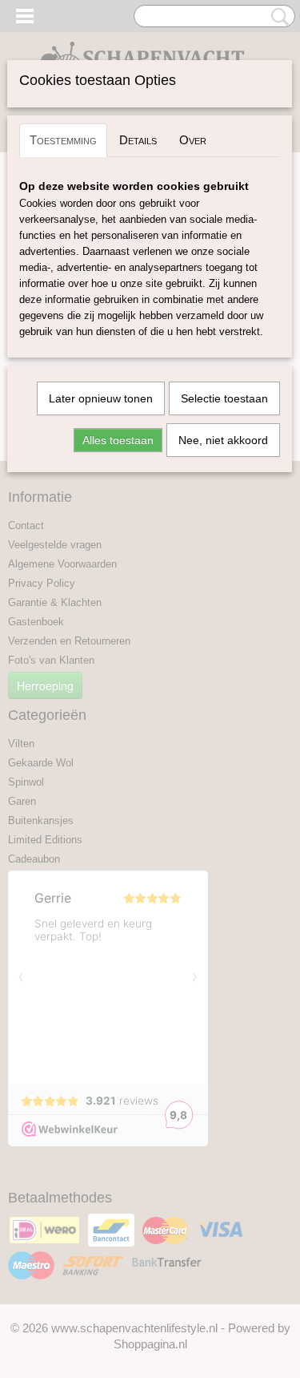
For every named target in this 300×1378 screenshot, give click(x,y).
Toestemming (63, 140)
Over (192, 140)
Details (138, 140)
